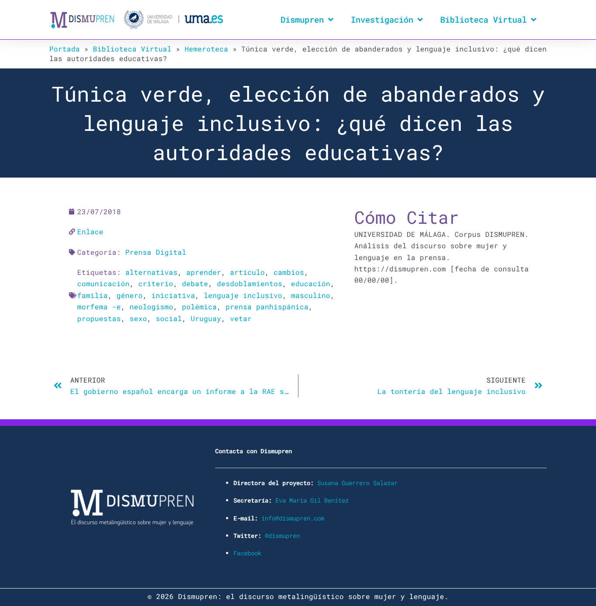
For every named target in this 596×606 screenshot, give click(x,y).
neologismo (151, 306)
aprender (203, 272)
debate (195, 283)
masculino (310, 295)
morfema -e (99, 306)
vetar (241, 318)
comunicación (103, 283)
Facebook (247, 553)
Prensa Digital (155, 252)
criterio (155, 283)
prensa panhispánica (267, 306)
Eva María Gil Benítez (312, 500)
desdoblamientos (249, 283)
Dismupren (302, 19)
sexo (138, 318)
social (169, 318)
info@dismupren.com (292, 518)
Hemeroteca (206, 48)
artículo (247, 272)
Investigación (382, 19)
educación (310, 283)
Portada (64, 48)
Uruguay (206, 318)
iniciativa (173, 295)
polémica (199, 306)
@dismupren (282, 535)
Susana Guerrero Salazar (357, 483)
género (129, 295)
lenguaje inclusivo (243, 295)
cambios (289, 272)
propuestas (99, 318)
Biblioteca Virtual (483, 19)
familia (92, 295)
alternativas (151, 272)
